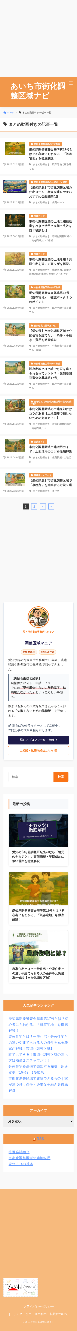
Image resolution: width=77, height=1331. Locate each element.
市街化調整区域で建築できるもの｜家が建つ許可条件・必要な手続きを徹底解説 (38, 1084)
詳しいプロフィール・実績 (37, 739)
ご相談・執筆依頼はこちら (37, 750)
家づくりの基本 (21, 1164)
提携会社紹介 (19, 1152)
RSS (40, 1139)
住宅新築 (57, 457)
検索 (61, 776)
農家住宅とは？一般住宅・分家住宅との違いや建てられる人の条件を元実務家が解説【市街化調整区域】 (38, 1042)
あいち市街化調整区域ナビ (37, 91)
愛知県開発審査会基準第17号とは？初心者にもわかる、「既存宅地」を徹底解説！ (38, 1024)
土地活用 (57, 270)
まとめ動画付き (41, 164)
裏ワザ (64, 274)
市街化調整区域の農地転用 (29, 1158)
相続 (50, 240)
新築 (38, 350)
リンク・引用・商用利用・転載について (40, 1314)
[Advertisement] (38, 38)
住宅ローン (58, 202)
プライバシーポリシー (38, 1306)
